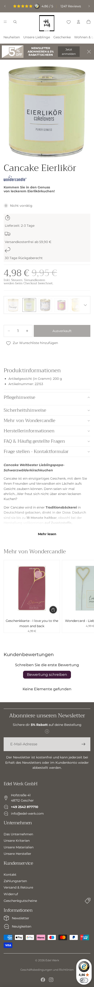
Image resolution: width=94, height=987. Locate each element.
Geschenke (62, 37)
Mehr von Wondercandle (29, 421)
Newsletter (20, 918)
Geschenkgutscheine (20, 901)
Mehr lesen (47, 534)
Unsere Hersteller (17, 854)
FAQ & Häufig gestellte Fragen (34, 441)
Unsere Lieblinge (36, 37)
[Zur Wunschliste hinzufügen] (68, 22)
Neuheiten (11, 37)
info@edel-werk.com (27, 813)
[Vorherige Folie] (5, 6)
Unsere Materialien (19, 847)
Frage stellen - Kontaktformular (36, 451)
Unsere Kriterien (17, 841)
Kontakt (10, 874)
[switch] (84, 980)
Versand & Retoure (18, 888)
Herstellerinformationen (29, 431)
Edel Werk (52, 960)
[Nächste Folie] (89, 6)
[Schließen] (89, 52)
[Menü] (5, 22)
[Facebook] (43, 979)
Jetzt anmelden (69, 52)
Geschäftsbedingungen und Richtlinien (47, 969)
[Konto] (78, 22)
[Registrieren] (83, 744)
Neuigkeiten (21, 926)
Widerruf (11, 894)
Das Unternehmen (18, 834)
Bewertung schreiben (47, 674)
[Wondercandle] (15, 178)
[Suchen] (15, 22)
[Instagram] (51, 979)
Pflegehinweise (19, 397)
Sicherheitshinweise (25, 410)
